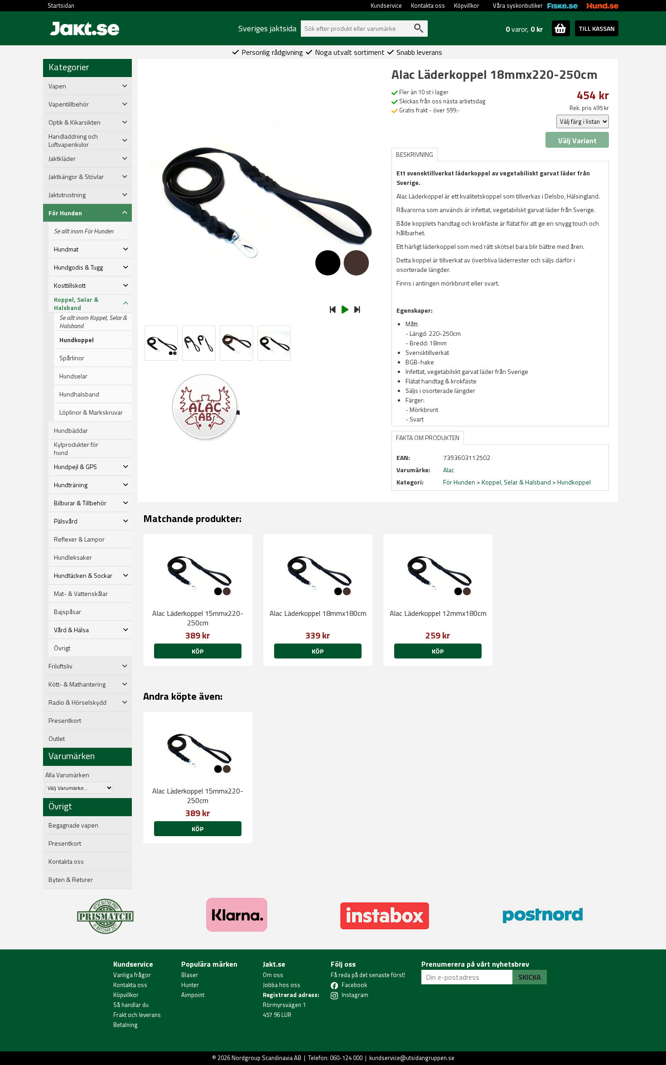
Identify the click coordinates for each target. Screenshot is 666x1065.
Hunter (190, 984)
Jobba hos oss (281, 984)
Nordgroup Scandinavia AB (266, 1057)
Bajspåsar (67, 612)
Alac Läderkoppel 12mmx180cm (438, 613)
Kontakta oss (428, 5)
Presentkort (64, 720)
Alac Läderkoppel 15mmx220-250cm (197, 618)
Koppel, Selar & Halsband (516, 482)
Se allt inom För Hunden (83, 231)
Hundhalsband (79, 394)
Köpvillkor (466, 5)
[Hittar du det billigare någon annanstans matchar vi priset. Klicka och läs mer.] (105, 910)
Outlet (56, 739)
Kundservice (386, 5)
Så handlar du (131, 1004)
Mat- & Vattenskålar (81, 594)
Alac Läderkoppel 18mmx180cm (318, 613)
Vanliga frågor (132, 974)
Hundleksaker (73, 557)
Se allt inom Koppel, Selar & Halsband (93, 322)
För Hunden (459, 482)
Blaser (189, 974)
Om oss (273, 974)
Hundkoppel (76, 340)
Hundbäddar (71, 430)
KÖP (197, 651)
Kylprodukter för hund (76, 449)
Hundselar (73, 376)
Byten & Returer (70, 879)
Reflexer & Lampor (79, 539)
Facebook (354, 984)
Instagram (355, 994)
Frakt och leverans (137, 1014)
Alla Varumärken (67, 774)
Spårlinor (71, 358)
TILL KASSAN (597, 28)
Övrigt (62, 648)
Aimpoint (192, 994)
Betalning (125, 1024)
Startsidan (61, 5)
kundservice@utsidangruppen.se (411, 1057)
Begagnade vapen (73, 825)
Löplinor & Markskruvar (91, 412)
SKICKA (529, 977)
